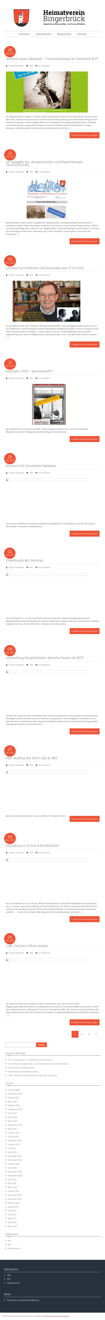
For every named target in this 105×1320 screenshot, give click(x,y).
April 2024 (12, 1117)
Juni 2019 (12, 1214)
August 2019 (13, 1206)
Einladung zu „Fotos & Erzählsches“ (33, 845)
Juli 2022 (12, 1148)
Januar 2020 (13, 1191)
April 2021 (12, 1167)
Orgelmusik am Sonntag (24, 560)
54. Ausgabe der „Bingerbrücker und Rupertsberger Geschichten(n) (44, 163)
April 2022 (12, 1152)
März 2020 (12, 1187)
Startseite (24, 34)
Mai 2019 (12, 1218)
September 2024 (15, 1109)
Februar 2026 (14, 1090)
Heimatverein (14, 1248)
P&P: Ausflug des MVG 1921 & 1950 (31, 758)
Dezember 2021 (15, 1156)
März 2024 (12, 1121)
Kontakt (81, 34)
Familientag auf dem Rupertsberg (23, 1071)
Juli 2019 (12, 1210)
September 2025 (15, 1093)
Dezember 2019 (15, 1195)
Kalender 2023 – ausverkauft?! (29, 371)
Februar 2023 (14, 1132)
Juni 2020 (12, 1179)
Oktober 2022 (14, 1144)
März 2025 (12, 1101)
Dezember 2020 (15, 1171)
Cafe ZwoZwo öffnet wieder (27, 946)
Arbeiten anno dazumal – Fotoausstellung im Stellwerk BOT (52, 59)
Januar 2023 (13, 1136)
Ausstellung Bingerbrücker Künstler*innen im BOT (45, 657)
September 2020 (15, 1175)
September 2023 (15, 1125)
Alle (31, 65)
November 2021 (15, 1160)
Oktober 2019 (14, 1203)
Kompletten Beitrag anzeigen (84, 135)
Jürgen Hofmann (16, 65)
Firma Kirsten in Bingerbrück (21, 1067)
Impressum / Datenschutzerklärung (23, 1300)
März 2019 (12, 1226)
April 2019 (12, 1222)
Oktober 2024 (14, 1105)
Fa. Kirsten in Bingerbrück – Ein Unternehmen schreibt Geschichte (38, 1063)
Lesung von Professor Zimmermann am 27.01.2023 (45, 268)
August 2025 (13, 1097)
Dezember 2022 (15, 1140)
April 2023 (12, 1128)
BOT (10, 1244)
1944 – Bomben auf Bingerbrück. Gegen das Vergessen (32, 1075)
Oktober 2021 (14, 1164)
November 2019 (15, 1199)
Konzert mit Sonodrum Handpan (31, 465)
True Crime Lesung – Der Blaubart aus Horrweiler (30, 1060)
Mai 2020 (12, 1183)
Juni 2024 (12, 1113)
